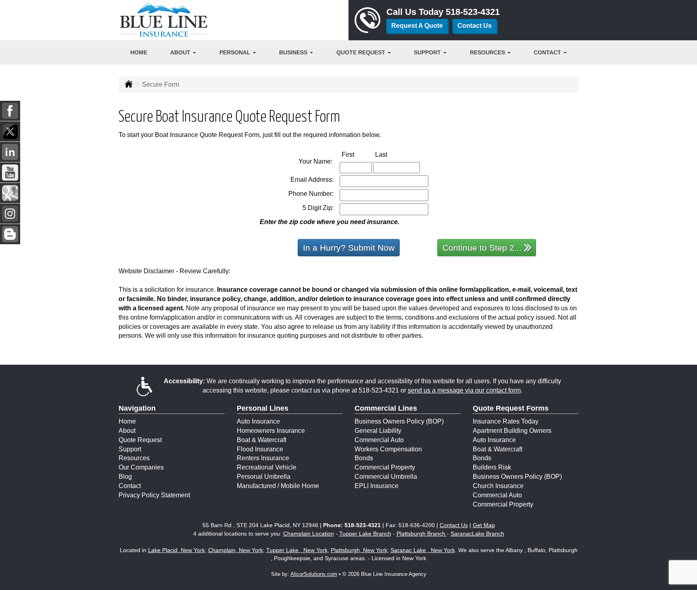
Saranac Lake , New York (422, 550)
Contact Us (474, 25)
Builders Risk (492, 467)
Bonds (364, 458)
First (356, 154)
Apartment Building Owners (512, 430)
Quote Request (140, 439)
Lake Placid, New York (176, 550)
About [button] (181, 52)
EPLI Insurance (377, 485)
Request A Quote (417, 25)
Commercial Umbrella (386, 476)
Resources (134, 458)
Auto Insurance (258, 421)
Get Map (484, 525)
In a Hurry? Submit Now (348, 247)
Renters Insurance (263, 458)
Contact (130, 485)
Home (138, 52)
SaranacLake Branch (477, 533)
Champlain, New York (235, 550)
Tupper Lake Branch (365, 533)
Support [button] (428, 52)
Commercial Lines (386, 408)
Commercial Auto (379, 439)
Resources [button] (488, 52)
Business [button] (294, 52)
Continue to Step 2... (482, 247)
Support (130, 449)
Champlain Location (308, 533)
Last (389, 154)
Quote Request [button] (361, 52)
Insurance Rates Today (505, 421)
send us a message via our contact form (464, 390)
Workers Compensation (388, 449)
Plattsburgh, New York (359, 550)
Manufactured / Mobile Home (278, 485)
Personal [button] (235, 52)
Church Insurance (498, 485)
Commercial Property (385, 467)
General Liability (378, 430)
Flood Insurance (260, 449)
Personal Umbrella (263, 476)
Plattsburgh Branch (421, 533)
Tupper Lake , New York (297, 550)
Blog (125, 476)
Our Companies (141, 467)
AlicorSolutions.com (313, 574)
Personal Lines (262, 408)
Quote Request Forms (511, 408)
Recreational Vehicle (266, 467)
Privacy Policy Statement (154, 495)
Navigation (137, 408)
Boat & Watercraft (261, 439)
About (127, 430)
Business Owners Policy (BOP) (399, 421)
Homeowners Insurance (271, 430)
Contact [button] (548, 52)
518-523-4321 (473, 12)
